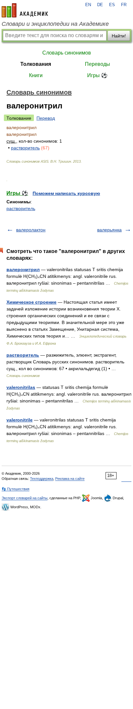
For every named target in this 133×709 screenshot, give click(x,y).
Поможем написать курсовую (66, 193)
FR (124, 5)
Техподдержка (41, 479)
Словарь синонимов (66, 53)
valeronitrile (19, 419)
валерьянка (109, 229)
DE (100, 5)
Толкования (35, 64)
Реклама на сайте (70, 479)
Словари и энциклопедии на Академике (55, 24)
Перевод (45, 118)
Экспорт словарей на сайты (24, 498)
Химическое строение (31, 302)
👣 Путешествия (15, 489)
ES (112, 5)
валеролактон (31, 229)
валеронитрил (23, 269)
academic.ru (25, 10)
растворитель (25, 147)
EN (88, 5)
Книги (36, 75)
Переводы (97, 64)
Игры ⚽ (97, 75)
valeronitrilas (20, 387)
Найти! (119, 35)
